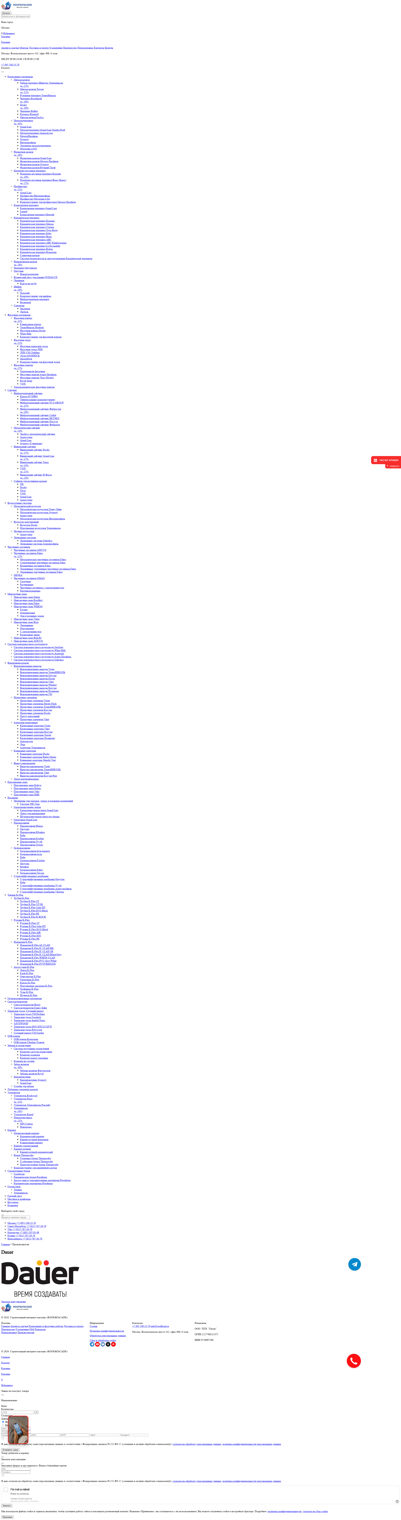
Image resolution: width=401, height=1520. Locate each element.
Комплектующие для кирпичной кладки (35, 1167)
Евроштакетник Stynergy (33, 1079)
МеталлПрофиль (29, 136)
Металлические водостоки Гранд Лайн (41, 509)
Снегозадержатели (17, 1001)
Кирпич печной (22, 1148)
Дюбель (24, 311)
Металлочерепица (23, 122)
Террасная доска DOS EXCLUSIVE (33, 1026)
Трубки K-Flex (21, 898)
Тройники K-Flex (29, 988)
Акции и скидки (10, 47)
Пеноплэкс (26, 1126)
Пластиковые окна (17, 782)
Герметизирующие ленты (27, 807)
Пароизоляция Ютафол (32, 832)
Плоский (25, 292)
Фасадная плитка (23, 320)
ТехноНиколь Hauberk (32, 327)
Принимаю (7, 1517)
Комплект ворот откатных (34, 1057)
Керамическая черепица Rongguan (38, 252)
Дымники (19, 280)
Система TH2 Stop (30, 803)
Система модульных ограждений (31, 1048)
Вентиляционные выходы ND (36, 694)
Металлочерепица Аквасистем (36, 133)
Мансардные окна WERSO (28, 606)
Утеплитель (14, 1092)
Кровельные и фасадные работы (46, 1326)
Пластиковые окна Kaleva (27, 785)
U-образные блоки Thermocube (36, 1161)
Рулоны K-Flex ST (29, 923)
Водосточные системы (20, 502)
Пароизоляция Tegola (31, 844)
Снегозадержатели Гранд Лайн (30, 1007)
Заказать (7, 1505)
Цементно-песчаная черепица (30, 170)
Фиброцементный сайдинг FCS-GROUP (42, 404)
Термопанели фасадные (32, 371)
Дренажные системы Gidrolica (36, 540)
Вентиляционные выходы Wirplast (38, 684)
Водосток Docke (28, 524)
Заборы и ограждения (19, 1045)
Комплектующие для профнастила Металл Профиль (48, 202)
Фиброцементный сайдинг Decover (39, 421)
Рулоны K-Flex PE (29, 938)
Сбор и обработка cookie (103, 1340)
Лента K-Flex (27, 970)
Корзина (5, 36)
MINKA (18, 575)
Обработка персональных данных (108, 1335)
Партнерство (70, 47)
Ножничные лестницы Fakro (35, 565)
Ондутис (24, 829)
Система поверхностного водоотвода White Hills (40, 650)
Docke (24, 106)
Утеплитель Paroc (23, 1100)
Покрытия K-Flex (23, 941)
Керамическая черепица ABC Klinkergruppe (43, 242)
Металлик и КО (28, 148)
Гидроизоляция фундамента (35, 851)
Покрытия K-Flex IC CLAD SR (36, 951)
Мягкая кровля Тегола (32, 91)
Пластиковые (27, 628)
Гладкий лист (15, 1195)
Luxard (23, 211)
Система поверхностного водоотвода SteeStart (38, 647)
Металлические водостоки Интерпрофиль (42, 518)
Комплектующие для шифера (35, 296)
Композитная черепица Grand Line (38, 208)
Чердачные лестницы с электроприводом (42, 587)
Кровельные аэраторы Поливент (37, 738)
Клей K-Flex (26, 973)
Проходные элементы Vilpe (34, 719)
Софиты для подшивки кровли (30, 481)
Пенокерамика (85, 47)
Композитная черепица (26, 205)
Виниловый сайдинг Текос (34, 464)
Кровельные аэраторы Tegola (35, 735)
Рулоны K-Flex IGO (30, 935)
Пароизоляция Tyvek (31, 841)
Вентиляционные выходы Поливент (39, 691)
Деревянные (26, 625)
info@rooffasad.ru (160, 1326)
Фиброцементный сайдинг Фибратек (40, 424)
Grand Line (25, 126)
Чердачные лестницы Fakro (28, 555)
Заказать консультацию (13, 1301)
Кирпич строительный (26, 1145)
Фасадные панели (23, 367)
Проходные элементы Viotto (35, 700)
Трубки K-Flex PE (29, 913)
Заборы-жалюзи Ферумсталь (35, 1070)
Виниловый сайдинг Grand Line (37, 457)
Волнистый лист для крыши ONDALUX (35, 277)
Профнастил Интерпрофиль (35, 195)
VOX (23, 383)
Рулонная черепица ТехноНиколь (38, 95)
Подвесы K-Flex (28, 995)
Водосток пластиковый (26, 521)
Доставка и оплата (39, 47)
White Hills (25, 333)
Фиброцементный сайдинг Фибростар (40, 410)
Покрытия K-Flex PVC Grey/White (38, 960)
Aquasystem (26, 437)
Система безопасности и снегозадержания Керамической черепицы (56, 258)
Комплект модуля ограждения (36, 1051)
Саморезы (19, 305)
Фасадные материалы (19, 314)
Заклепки (25, 308)
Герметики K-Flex (29, 979)
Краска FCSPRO (29, 396)
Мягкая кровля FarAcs (32, 117)
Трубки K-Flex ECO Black (34, 910)
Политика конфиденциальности (107, 1330)
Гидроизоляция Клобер (32, 860)
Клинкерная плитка (30, 324)
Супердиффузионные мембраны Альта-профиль (46, 888)
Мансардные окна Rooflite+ (28, 600)
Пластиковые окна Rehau (27, 788)
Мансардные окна (17, 593)
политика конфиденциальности (285, 1511)
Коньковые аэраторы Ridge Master (38, 756)
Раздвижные (26, 584)
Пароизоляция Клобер (32, 838)
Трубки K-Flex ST (29, 901)
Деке (22, 744)
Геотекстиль (14, 1186)
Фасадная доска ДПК (31, 349)
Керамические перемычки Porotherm (33, 1183)
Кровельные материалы (20, 76)
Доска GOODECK (30, 355)
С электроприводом (30, 631)
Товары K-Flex (15, 894)
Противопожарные (30, 590)
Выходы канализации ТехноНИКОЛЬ (40, 769)
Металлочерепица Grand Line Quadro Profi (42, 129)
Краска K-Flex (27, 982)
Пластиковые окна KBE (26, 794)
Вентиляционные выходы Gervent (38, 675)
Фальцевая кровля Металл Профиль (39, 161)
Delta (22, 835)
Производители (26, 1332)
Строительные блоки (19, 1170)
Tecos (23, 490)
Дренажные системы (25, 537)
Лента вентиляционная (26, 778)
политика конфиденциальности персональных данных (251, 1444)
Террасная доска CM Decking (29, 1014)
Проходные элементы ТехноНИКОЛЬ (40, 706)
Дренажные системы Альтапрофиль (39, 543)
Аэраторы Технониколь (32, 747)
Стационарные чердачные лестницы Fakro (42, 562)
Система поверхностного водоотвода (27, 644)
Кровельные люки (30, 634)
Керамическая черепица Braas (36, 236)
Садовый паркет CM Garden (29, 1032)
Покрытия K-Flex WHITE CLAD (37, 957)
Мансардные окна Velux (26, 619)
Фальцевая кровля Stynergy (34, 164)
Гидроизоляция (22, 847)
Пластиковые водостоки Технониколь (40, 528)
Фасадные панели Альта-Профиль (38, 374)
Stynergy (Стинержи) (31, 443)
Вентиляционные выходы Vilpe (37, 681)
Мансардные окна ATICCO (28, 640)
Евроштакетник (22, 1076)
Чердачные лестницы (19, 546)
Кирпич (12, 1130)
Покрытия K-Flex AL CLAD (35, 945)
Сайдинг (12, 390)
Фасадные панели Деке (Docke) (37, 377)
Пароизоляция (21, 822)
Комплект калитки (30, 1054)
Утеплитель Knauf (23, 1114)
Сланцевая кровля (29, 255)
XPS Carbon (26, 1123)
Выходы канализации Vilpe (34, 772)
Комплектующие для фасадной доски (40, 361)
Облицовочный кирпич (26, 1133)
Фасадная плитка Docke (33, 330)
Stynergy (24, 139)
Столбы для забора (24, 1086)
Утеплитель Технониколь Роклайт (32, 1104)
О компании (55, 47)
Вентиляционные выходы (28, 666)
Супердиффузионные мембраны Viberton (42, 891)
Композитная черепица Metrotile (37, 214)
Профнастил (20, 188)
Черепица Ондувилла (25, 267)
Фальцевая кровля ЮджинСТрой (37, 167)
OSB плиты (14, 1035)
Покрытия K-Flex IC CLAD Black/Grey (41, 954)
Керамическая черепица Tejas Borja (38, 230)
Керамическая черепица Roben (36, 249)
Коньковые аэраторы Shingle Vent (38, 760)
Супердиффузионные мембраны (31, 876)
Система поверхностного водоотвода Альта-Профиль (42, 656)
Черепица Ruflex (29, 111)
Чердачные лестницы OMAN (29, 578)
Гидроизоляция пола (31, 854)
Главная (5, 1244)
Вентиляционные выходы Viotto (37, 669)
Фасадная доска (22, 341)
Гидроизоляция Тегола (32, 872)
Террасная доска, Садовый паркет (26, 1010)
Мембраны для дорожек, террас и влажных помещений (43, 800)
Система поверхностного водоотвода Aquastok (39, 653)
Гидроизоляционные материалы (25, 998)
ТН (21, 484)
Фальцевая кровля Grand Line (36, 158)
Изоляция (13, 797)
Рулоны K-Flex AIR (30, 932)
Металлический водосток (27, 506)
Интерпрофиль (28, 142)
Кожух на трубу (28, 283)
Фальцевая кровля (23, 153)
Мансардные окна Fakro (26, 603)
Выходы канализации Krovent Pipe (38, 775)
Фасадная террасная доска (34, 346)
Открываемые (27, 612)
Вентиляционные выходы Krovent (38, 687)
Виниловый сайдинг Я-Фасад (36, 476)
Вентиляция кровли (18, 662)
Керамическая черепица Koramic (37, 220)
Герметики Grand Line (25, 819)
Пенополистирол (23, 1119)
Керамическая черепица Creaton (37, 227)
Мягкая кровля (22, 79)
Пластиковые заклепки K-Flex (36, 985)
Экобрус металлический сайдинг (37, 434)
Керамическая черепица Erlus (35, 233)
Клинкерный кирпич (31, 1142)
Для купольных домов (32, 615)
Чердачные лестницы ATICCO (30, 550)
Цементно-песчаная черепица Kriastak (40, 175)
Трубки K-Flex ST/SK (31, 904)
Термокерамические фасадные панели (34, 386)
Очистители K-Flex (30, 976)
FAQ (31, 1329)
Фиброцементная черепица (34, 299)
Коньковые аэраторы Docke (34, 753)
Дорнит (18, 1189)
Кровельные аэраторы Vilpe (35, 728)
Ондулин (18, 270)
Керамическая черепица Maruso (37, 223)
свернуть (394, 466)
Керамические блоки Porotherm (30, 1177)
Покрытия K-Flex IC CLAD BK (37, 948)
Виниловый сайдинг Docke (34, 451)
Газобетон (19, 1173)
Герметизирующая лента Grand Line (39, 810)
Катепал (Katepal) (29, 114)
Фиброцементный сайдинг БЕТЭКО (39, 418)
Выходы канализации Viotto (35, 766)
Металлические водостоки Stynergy (39, 512)
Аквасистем (26, 741)
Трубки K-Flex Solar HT (32, 907)
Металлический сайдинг (27, 429)
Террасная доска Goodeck (27, 1017)
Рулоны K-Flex (22, 919)
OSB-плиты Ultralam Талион (29, 1042)
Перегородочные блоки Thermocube (39, 1164)
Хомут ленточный (29, 716)
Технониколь (21, 1110)
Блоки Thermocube (24, 1155)
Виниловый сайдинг (25, 446)
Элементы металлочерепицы (35, 145)
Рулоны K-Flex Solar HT (33, 926)
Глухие (24, 609)
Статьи (93, 1326)
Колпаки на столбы (24, 1061)
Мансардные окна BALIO (28, 637)
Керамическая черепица (26, 217)
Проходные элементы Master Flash (38, 703)
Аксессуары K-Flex (24, 967)
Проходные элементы (25, 697)
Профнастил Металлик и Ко (35, 198)
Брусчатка (13, 1202)
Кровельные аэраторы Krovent (36, 731)
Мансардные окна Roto (26, 622)
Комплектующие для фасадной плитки (41, 336)
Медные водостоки (24, 531)
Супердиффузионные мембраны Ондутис (42, 879)
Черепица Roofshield (31, 100)
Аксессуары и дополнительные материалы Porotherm (42, 1180)
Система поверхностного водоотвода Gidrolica (39, 659)
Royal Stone (26, 380)
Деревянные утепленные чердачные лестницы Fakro (48, 568)
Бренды (109, 47)
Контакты (99, 47)
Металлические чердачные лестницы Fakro (43, 559)
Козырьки (13, 1205)
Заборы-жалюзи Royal (32, 1073)
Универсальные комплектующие (37, 399)
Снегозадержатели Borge (27, 1004)
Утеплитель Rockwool (25, 1095)
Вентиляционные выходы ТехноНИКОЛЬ (42, 672)
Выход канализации (24, 763)
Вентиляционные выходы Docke (37, 678)
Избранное (9, 33)
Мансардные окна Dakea (27, 597)
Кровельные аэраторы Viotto (35, 725)
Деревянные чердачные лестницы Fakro (41, 571)
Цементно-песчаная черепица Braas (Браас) (43, 182)
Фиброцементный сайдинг (28, 393)
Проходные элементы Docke (35, 713)
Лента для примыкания (32, 813)
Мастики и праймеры (19, 1199)
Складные (25, 581)
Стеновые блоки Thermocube (35, 1158)
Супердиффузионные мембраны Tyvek (41, 885)
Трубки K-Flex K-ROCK (33, 916)
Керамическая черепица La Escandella (40, 245)
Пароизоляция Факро (31, 825)
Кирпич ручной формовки (34, 1139)
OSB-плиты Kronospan (26, 1039)
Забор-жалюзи (21, 1066)
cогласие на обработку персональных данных (196, 1444)
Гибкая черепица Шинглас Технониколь (41, 84)
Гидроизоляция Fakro (31, 869)
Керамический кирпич (32, 1136)
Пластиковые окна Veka (26, 791)
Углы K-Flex (26, 992)
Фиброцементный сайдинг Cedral (38, 415)
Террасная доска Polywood (28, 1029)
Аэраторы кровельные (26, 722)
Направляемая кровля (25, 263)
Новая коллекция (29, 274)
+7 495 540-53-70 (10, 64)
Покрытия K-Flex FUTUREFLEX (38, 963)
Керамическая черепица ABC (36, 239)
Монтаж (24, 47)
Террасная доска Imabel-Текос (29, 1020)
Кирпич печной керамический (36, 1152)
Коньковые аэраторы (25, 750)
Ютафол (24, 866)
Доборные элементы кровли (23, 1089)
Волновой (25, 302)
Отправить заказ (10, 1450)
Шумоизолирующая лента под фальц (40, 816)
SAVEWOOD (21, 1023)
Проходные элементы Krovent (36, 709)
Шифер (18, 288)
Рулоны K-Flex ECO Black (34, 929)
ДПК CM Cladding (30, 352)
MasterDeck (26, 358)
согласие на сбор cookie (315, 1511)
